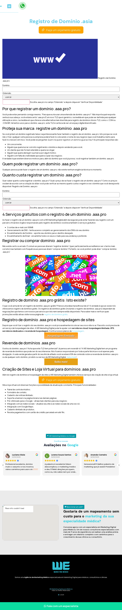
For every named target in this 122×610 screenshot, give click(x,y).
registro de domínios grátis (56, 314)
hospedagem (78, 331)
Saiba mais (71, 357)
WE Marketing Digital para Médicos (61, 589)
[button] (9, 6)
